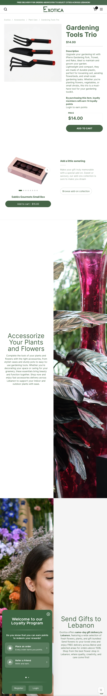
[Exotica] (53, 9)
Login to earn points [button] (76, 107)
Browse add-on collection (76, 191)
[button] (5, 9)
